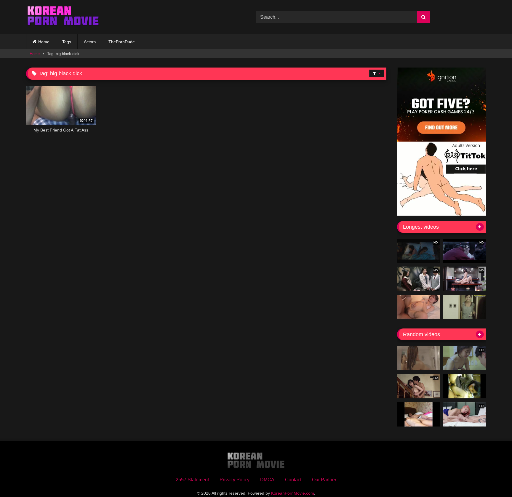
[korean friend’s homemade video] (418, 414)
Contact (293, 479)
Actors (90, 41)
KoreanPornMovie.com (292, 493)
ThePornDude (121, 41)
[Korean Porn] (63, 17)
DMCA (267, 479)
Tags (66, 41)
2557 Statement (192, 479)
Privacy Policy (234, 479)
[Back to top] (493, 479)
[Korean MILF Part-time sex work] (464, 307)
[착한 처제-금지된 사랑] (418, 358)
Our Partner (324, 479)
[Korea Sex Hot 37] (418, 307)
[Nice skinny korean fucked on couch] (464, 386)
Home (43, 41)
